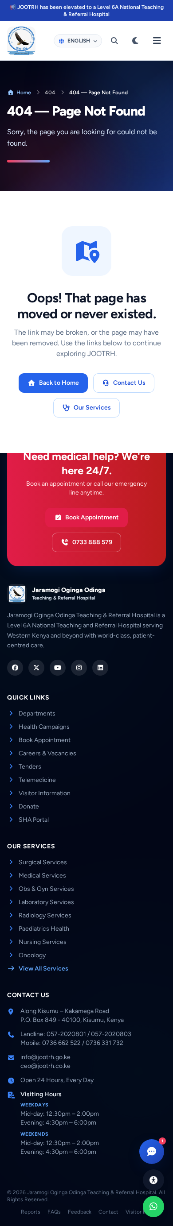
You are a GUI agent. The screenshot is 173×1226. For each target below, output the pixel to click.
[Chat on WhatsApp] (153, 1206)
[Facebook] (15, 668)
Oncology (32, 955)
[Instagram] (79, 668)
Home (23, 92)
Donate (29, 806)
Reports (30, 1212)
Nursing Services (43, 942)
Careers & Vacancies (47, 753)
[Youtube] (58, 668)
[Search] (114, 41)
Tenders (30, 766)
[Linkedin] (100, 668)
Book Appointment (92, 517)
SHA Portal (34, 820)
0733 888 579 (92, 542)
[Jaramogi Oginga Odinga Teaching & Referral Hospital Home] (21, 41)
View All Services (43, 968)
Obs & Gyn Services (46, 889)
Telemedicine (37, 780)
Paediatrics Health (44, 928)
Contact (108, 1212)
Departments (37, 713)
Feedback (79, 1212)
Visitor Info (139, 1212)
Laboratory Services (46, 902)
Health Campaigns (44, 727)
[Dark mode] (136, 41)
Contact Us (129, 383)
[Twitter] (36, 668)
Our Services (92, 407)
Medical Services (42, 875)
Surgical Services (43, 862)
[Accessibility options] (153, 1180)
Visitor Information (45, 793)
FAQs (54, 1212)
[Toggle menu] (157, 41)
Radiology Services (45, 915)
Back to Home (59, 383)
